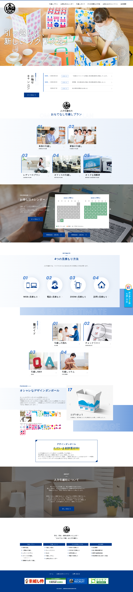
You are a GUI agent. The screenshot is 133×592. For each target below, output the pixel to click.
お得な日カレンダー (67, 4)
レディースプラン (27, 553)
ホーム (51, 573)
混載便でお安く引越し (28, 560)
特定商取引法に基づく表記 (100, 555)
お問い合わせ (76, 573)
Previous (54, 209)
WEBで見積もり (74, 547)
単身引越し (25, 547)
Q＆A (47, 553)
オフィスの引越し (27, 555)
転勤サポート (27, 557)
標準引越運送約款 (97, 553)
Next (110, 209)
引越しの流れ (49, 547)
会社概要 (95, 547)
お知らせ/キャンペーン (110, 4)
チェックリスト (50, 550)
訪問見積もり (73, 553)
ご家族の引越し (27, 550)
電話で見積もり (73, 555)
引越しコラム (49, 555)
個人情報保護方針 (97, 550)
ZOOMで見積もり (74, 550)
